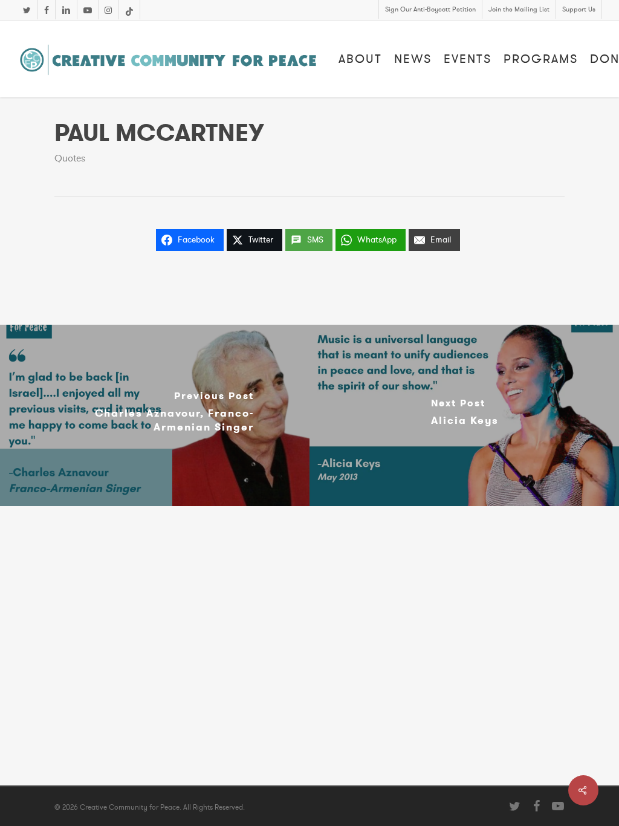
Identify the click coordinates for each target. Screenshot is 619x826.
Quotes (69, 158)
